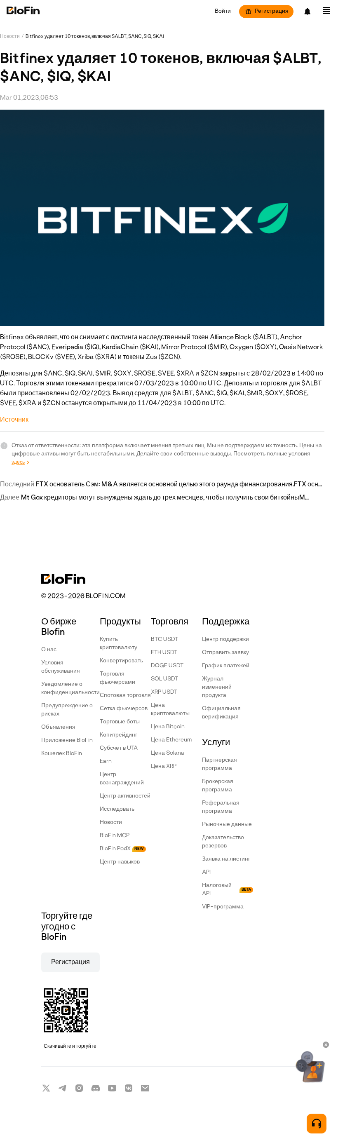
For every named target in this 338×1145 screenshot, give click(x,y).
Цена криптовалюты (170, 709)
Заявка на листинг (226, 859)
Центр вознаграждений (122, 779)
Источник (14, 420)
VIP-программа (223, 907)
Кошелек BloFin (61, 754)
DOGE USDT (167, 666)
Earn (106, 761)
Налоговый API (226, 889)
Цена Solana (167, 753)
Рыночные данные (227, 824)
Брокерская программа (217, 786)
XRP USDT (164, 692)
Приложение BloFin (67, 740)
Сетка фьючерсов (124, 709)
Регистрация (272, 11)
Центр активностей (125, 796)
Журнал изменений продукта (217, 687)
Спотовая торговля (125, 695)
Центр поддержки (225, 639)
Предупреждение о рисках (67, 710)
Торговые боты (120, 722)
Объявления (58, 727)
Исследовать (117, 809)
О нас (48, 650)
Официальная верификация (221, 713)
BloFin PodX (122, 849)
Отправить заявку (225, 653)
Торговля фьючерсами (117, 678)
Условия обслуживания (60, 667)
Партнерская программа (219, 764)
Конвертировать (121, 661)
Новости (10, 36)
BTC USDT (164, 639)
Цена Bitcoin (168, 727)
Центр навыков (120, 862)
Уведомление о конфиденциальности (70, 688)
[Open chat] (316, 1123)
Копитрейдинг (118, 735)
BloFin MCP (114, 836)
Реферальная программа (220, 807)
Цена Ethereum (171, 740)
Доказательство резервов (223, 842)
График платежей (225, 666)
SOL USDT (164, 679)
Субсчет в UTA (119, 748)
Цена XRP (163, 766)
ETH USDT (164, 653)
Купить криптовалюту (118, 643)
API (206, 872)
